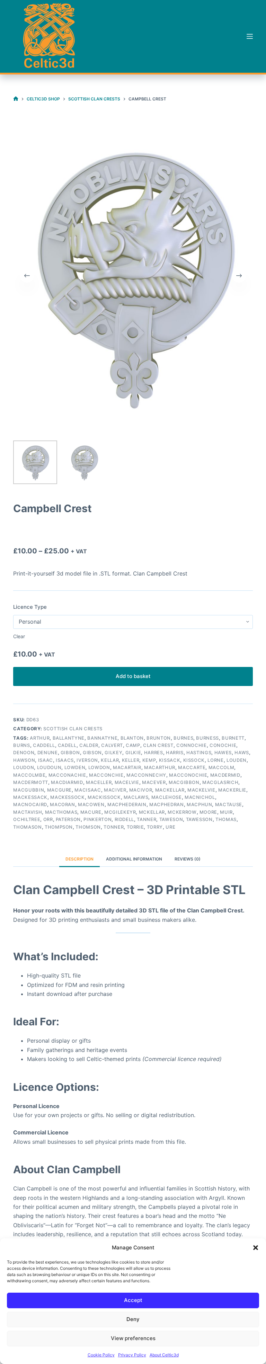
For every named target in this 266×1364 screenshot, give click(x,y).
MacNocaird (30, 804)
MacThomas (61, 812)
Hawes (223, 752)
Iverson (87, 760)
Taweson (171, 819)
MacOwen (91, 804)
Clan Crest (158, 745)
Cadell (67, 745)
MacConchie (106, 775)
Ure (170, 827)
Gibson (92, 752)
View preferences (133, 1338)
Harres (153, 752)
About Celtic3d (164, 1354)
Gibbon (70, 752)
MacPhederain (127, 804)
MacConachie (67, 775)
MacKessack (30, 797)
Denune (47, 752)
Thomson (88, 827)
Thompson (59, 827)
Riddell (124, 819)
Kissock (194, 760)
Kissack (169, 760)
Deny (133, 1319)
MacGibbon (184, 782)
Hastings (198, 752)
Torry (155, 827)
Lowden (75, 767)
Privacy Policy (132, 1354)
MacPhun (199, 804)
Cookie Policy (101, 1354)
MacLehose (166, 797)
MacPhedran (166, 804)
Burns (21, 745)
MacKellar (170, 790)
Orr (48, 819)
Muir (226, 812)
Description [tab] (79, 859)
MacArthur (159, 767)
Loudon (23, 767)
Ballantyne (69, 738)
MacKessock (67, 797)
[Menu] (250, 36)
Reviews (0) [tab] (188, 859)
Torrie (135, 827)
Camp (133, 745)
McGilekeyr (120, 812)
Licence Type (30, 607)
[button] (255, 1247)
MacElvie (127, 782)
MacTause (228, 804)
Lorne (215, 760)
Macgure (59, 790)
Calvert (112, 745)
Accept (133, 1300)
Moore (208, 812)
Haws (241, 752)
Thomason (27, 827)
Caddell (44, 745)
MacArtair (127, 767)
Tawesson (199, 819)
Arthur (40, 738)
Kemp (149, 760)
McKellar (152, 812)
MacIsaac (87, 790)
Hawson (24, 760)
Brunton (159, 738)
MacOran (62, 804)
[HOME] (15, 98)
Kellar (110, 760)
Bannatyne (102, 738)
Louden (237, 760)
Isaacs (65, 760)
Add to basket (133, 676)
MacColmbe (29, 775)
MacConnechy (146, 775)
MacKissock (104, 797)
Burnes (183, 738)
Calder (88, 745)
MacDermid (225, 775)
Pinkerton (97, 819)
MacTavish (27, 812)
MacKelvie (201, 790)
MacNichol (200, 797)
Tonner (114, 827)
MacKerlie (232, 790)
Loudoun (49, 767)
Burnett (233, 738)
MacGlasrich (220, 782)
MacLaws (136, 797)
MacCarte (191, 767)
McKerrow (182, 812)
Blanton (132, 738)
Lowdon (99, 767)
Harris (175, 752)
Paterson (68, 819)
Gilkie (133, 752)
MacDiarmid (67, 782)
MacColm (221, 767)
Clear (19, 636)
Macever (154, 782)
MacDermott (30, 782)
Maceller (99, 782)
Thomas (226, 819)
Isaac (45, 760)
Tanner (146, 819)
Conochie (223, 745)
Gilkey (113, 752)
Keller (131, 760)
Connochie (191, 745)
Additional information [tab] (134, 859)
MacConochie (188, 775)
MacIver (115, 790)
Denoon (23, 752)
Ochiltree (26, 819)
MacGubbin (28, 790)
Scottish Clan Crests (73, 728)
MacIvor (140, 790)
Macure (90, 812)
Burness (207, 738)
